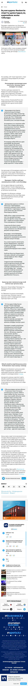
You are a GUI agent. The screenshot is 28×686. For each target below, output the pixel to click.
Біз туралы (8, 667)
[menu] (2, 2)
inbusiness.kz (21, 51)
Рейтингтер (14, 672)
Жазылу (23, 683)
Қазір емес (16, 683)
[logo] (12, 2)
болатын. (21, 474)
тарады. (21, 374)
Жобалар (5, 670)
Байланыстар (18, 667)
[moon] (22, 2)
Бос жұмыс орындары (18, 670)
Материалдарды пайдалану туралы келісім (14, 662)
